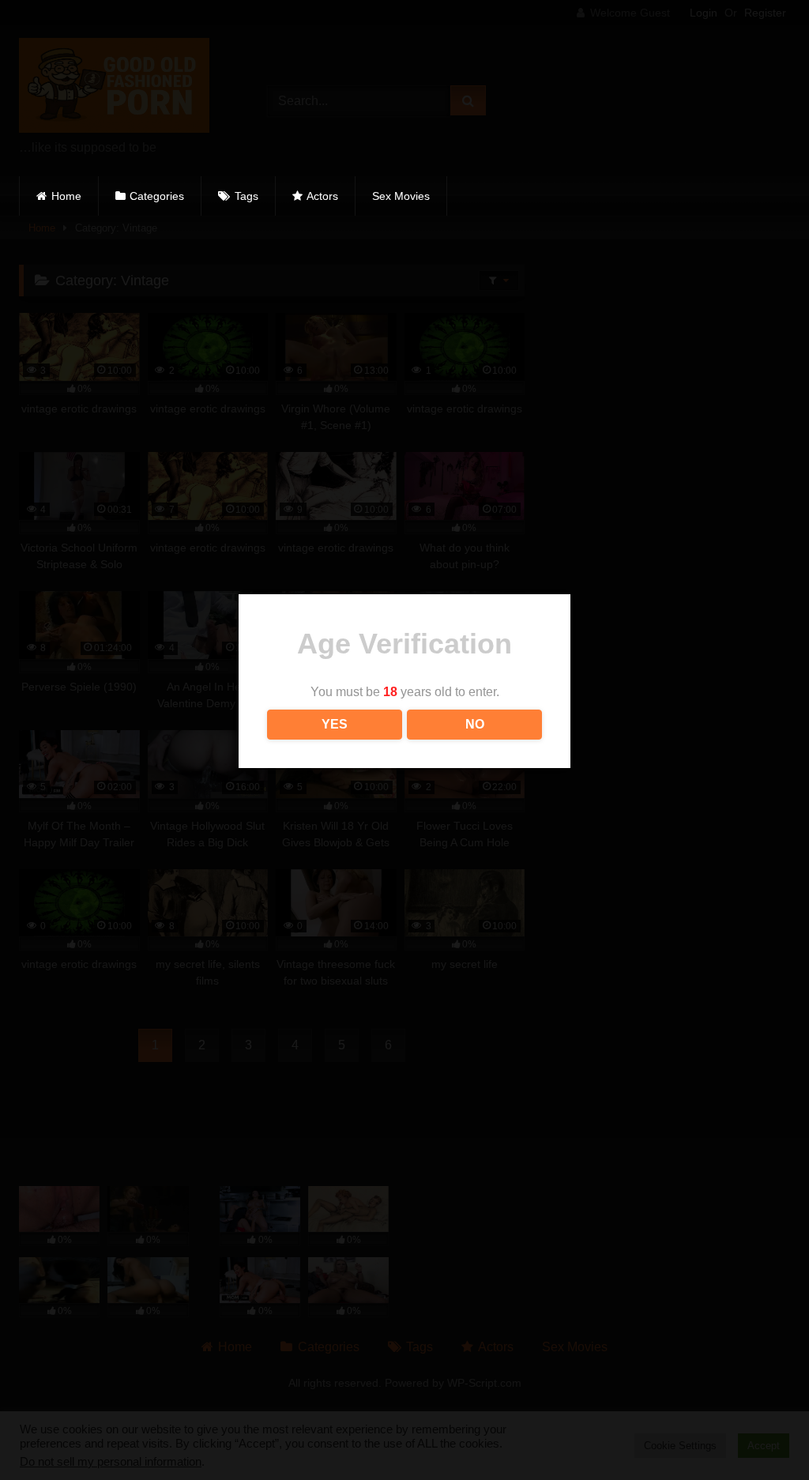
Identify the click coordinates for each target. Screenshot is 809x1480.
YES (335, 724)
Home (66, 196)
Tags (246, 196)
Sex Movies (401, 196)
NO (474, 724)
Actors (322, 196)
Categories (157, 196)
